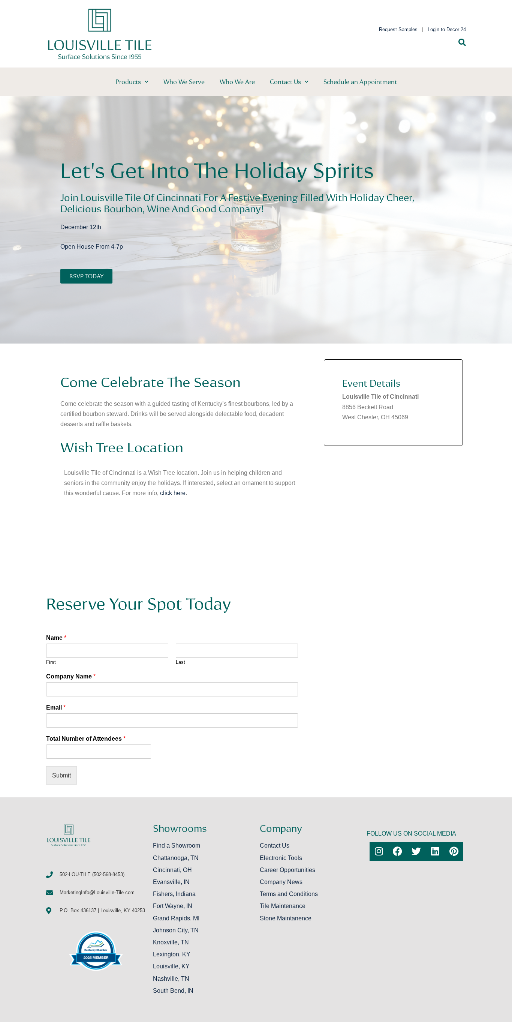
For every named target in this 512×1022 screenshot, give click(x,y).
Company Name (71, 676)
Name (56, 638)
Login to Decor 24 (447, 29)
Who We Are (237, 82)
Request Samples (398, 29)
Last (180, 662)
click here (173, 493)
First (51, 662)
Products (128, 82)
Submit (61, 775)
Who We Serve (184, 82)
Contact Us (285, 82)
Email (56, 707)
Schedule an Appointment (360, 82)
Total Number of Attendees (86, 738)
